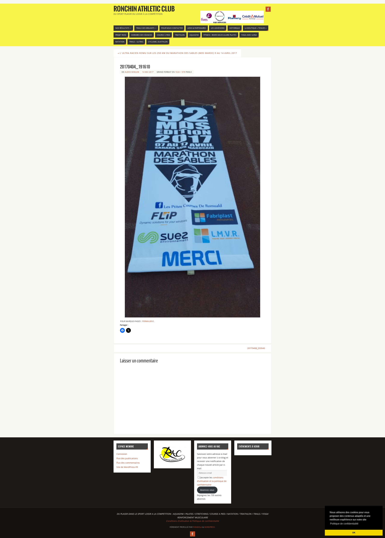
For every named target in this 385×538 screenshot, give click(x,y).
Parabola (197, 527)
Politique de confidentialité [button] (344, 523)
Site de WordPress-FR (127, 467)
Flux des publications (127, 458)
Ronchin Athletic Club (144, 9)
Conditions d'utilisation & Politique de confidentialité (192, 520)
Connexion (121, 454)
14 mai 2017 (148, 72)
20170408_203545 (256, 348)
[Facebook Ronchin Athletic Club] (268, 9)
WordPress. (209, 527)
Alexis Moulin (132, 72)
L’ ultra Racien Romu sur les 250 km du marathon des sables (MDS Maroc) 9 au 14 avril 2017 (177, 53)
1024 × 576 (180, 72)
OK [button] (353, 532)
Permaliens (148, 321)
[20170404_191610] (192, 197)
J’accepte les (211, 481)
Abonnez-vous (207, 490)
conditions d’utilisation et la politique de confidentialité (211, 481)
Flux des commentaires (128, 462)
